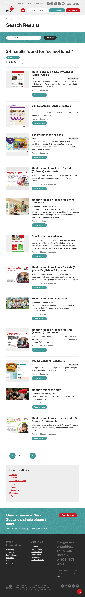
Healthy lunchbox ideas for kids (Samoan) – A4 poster (52, 331)
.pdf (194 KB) (74, 78)
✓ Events (12, 496)
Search (50, 37)
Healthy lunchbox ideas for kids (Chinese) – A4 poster (52, 170)
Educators (10, 558)
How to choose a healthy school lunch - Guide (52, 73)
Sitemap (48, 590)
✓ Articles (13, 478)
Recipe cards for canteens (48, 361)
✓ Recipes (13, 484)
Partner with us (37, 560)
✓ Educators (14, 490)
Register (76, 4)
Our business (36, 552)
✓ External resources (17, 481)
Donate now (72, 10)
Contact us (21, 4)
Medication (13, 493)
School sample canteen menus (51, 106)
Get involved (11, 560)
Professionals (11, 555)
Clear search (13, 58)
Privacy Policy (39, 590)
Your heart (10, 552)
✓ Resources (14, 487)
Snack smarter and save (47, 236)
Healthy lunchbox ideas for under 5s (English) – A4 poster (55, 419)
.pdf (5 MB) (74, 364)
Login (69, 4)
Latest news (36, 554)
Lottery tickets (57, 10)
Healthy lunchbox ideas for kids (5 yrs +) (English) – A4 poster (53, 269)
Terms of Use (28, 590)
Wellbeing (10, 550)
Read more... (39, 95)
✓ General (13, 475)
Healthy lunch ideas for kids (49, 298)
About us (9, 563)
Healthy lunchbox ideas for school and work (53, 201)
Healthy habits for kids (46, 389)
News (30, 4)
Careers (34, 546)
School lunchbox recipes (47, 134)
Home (8, 19)
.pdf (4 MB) (74, 138)
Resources (39, 4)
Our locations (36, 549)
